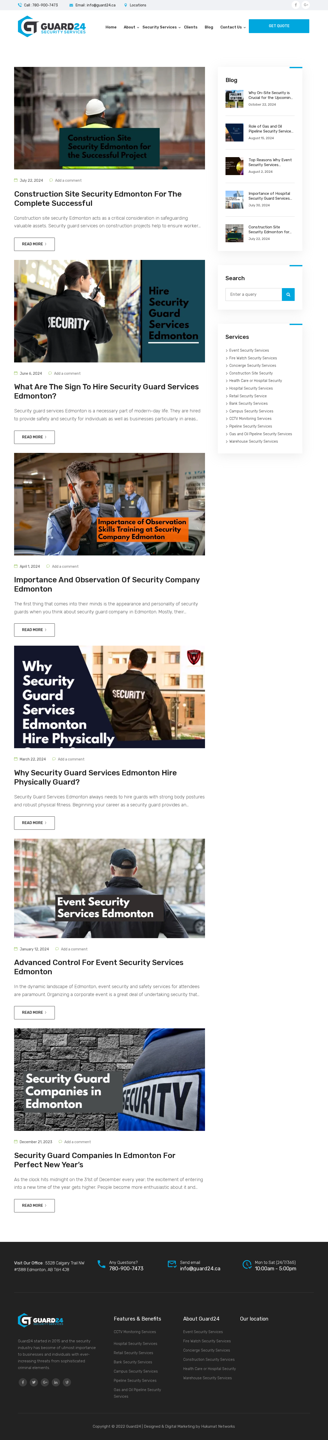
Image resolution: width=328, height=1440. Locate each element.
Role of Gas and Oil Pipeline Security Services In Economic (271, 129)
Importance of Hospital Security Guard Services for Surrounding (269, 196)
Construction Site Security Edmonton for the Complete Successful (98, 198)
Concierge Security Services (252, 365)
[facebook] (23, 1382)
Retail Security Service (248, 396)
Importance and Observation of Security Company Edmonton (107, 584)
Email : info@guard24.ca (96, 5)
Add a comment (68, 180)
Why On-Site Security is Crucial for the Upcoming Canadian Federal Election (271, 95)
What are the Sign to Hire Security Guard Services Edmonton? (106, 391)
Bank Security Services (248, 403)
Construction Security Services (209, 1359)
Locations (138, 5)
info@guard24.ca (200, 1268)
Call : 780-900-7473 (41, 5)
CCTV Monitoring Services (250, 419)
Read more (32, 244)
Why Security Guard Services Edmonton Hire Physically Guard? (95, 777)
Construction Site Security (251, 373)
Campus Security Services (251, 411)
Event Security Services (249, 350)
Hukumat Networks (217, 1426)
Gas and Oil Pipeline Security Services (260, 434)
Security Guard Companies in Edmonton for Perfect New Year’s (94, 1160)
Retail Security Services (133, 1353)
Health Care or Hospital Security (255, 381)
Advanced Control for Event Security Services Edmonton (98, 967)
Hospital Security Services (251, 388)
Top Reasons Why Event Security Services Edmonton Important (270, 163)
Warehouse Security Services (253, 441)
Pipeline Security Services (250, 426)
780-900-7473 (126, 1268)
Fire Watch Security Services (253, 358)
